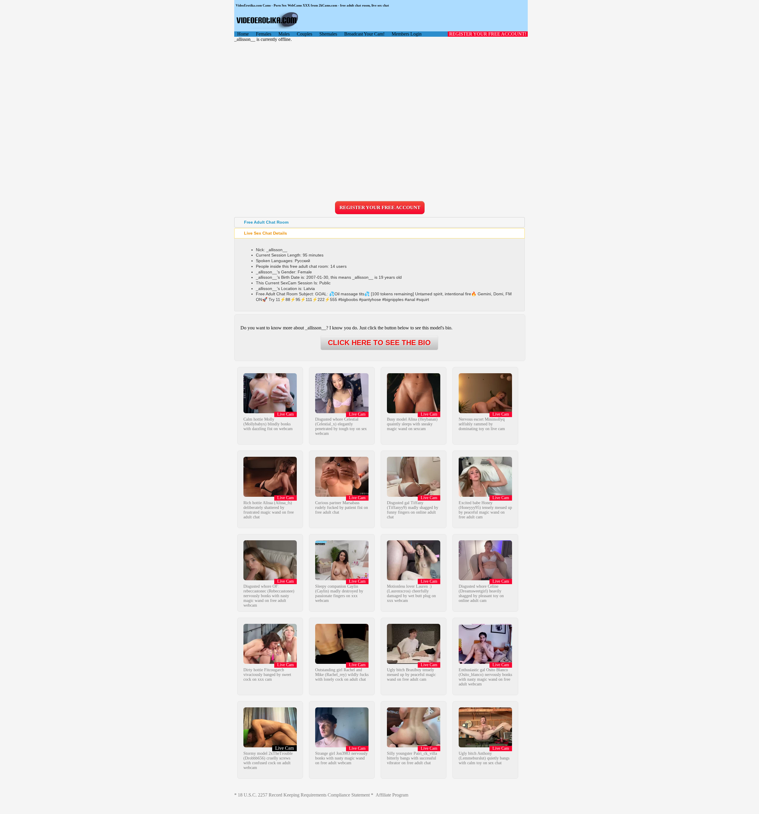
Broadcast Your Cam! (364, 33)
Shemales (328, 33)
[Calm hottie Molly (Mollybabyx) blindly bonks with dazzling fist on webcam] (270, 411)
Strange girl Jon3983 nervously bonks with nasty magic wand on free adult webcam (341, 758)
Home (243, 33)
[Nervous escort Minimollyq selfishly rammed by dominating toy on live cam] (485, 411)
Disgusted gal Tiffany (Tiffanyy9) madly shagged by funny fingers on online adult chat (412, 510)
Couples (304, 33)
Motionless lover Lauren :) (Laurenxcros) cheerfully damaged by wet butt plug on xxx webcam (411, 593)
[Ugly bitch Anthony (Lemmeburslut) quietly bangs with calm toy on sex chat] (485, 745)
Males (284, 33)
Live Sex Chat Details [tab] (265, 233)
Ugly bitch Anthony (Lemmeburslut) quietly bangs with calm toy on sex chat (484, 758)
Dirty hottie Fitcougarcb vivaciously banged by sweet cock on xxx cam (267, 675)
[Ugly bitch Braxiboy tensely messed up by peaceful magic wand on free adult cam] (413, 662)
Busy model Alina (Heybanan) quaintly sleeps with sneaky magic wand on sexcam (412, 424)
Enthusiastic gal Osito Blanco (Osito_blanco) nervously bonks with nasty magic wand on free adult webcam (485, 677)
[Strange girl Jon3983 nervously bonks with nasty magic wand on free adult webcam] (342, 745)
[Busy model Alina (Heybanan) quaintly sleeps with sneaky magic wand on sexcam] (413, 411)
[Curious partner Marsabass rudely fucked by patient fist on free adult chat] (342, 495)
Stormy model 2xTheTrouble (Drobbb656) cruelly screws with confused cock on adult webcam (268, 760)
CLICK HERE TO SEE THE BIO (379, 343)
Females (263, 33)
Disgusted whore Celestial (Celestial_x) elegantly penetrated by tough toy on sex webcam (341, 426)
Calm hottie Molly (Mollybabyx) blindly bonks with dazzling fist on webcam (268, 424)
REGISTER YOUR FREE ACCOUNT (379, 207)
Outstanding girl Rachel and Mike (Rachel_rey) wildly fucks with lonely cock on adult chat (342, 675)
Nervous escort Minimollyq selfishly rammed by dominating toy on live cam (482, 424)
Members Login (407, 33)
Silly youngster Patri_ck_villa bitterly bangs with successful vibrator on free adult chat (412, 758)
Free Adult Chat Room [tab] (266, 222)
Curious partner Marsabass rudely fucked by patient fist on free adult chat (341, 508)
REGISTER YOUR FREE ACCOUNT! (487, 33)
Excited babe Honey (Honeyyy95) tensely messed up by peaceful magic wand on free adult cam (485, 510)
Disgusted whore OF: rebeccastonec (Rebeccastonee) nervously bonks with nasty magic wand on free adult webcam (268, 596)
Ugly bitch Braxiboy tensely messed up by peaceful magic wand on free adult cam (411, 675)
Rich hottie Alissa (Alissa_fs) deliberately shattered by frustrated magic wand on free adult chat (268, 510)
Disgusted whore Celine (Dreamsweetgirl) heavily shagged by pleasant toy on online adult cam (481, 593)
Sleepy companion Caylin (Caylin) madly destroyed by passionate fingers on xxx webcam (339, 593)
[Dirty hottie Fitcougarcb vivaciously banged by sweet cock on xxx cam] (270, 662)
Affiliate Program (392, 794)
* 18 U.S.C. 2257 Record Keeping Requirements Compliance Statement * (303, 794)
